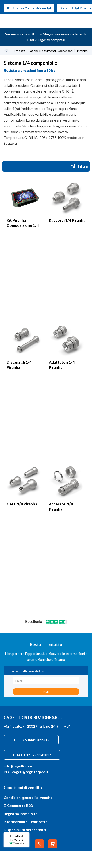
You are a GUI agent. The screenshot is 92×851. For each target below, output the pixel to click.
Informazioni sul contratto (26, 821)
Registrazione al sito (21, 813)
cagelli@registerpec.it (30, 772)
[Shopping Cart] (52, 843)
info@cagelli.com (18, 766)
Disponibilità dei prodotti (25, 829)
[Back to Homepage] (6, 50)
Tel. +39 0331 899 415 (31, 740)
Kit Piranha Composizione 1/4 (29, 8)
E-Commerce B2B (18, 805)
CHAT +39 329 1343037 (32, 755)
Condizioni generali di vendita (28, 797)
